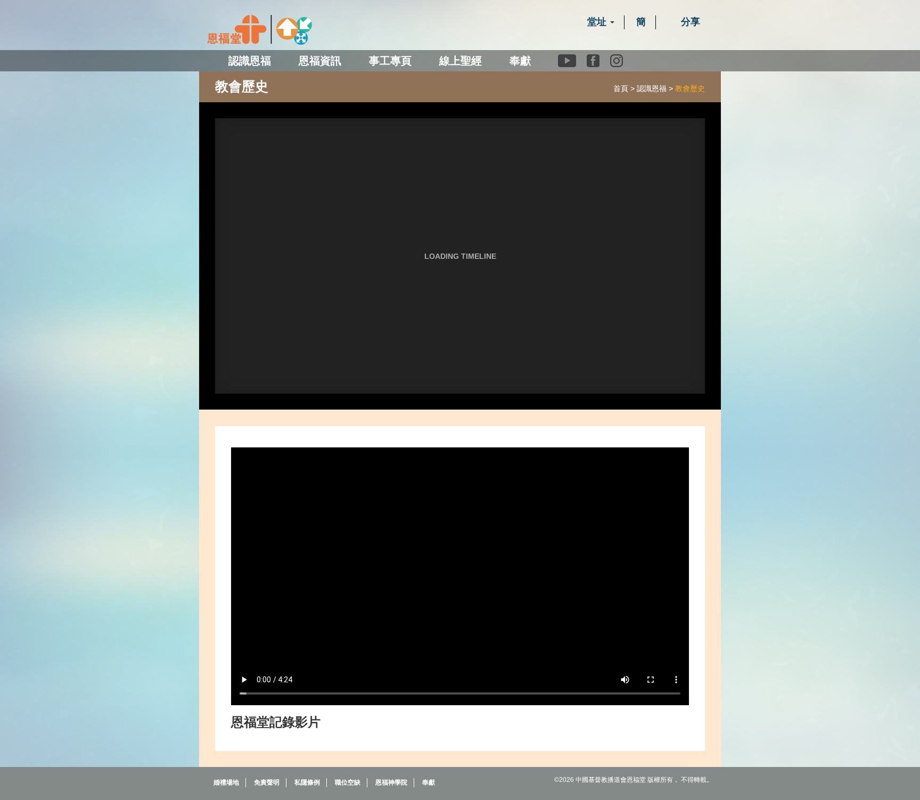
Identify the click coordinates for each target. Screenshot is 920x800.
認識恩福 (652, 88)
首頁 (620, 88)
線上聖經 (460, 61)
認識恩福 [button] (249, 61)
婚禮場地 (226, 782)
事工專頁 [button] (390, 61)
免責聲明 (267, 782)
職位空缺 (347, 782)
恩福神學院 (391, 782)
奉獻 (520, 61)
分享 (689, 22)
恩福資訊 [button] (320, 61)
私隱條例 (307, 782)
